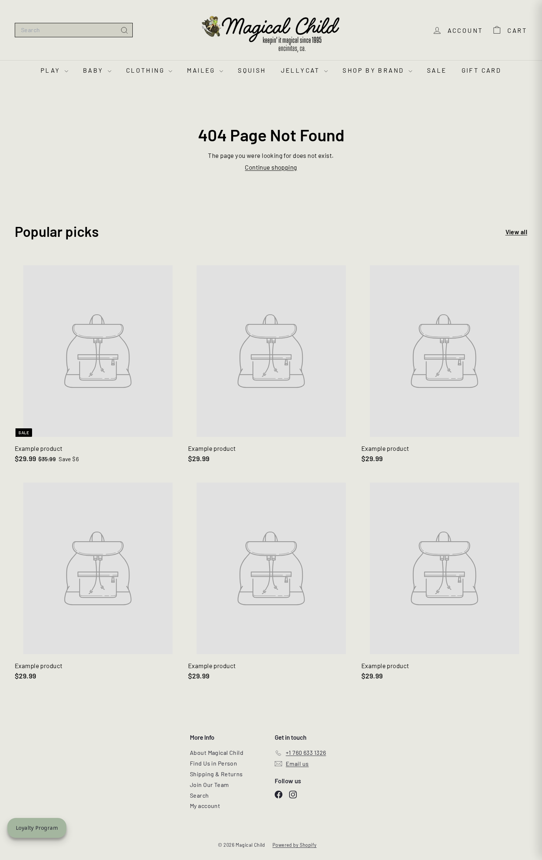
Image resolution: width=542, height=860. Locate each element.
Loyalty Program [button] (37, 827)
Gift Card (482, 70)
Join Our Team (209, 784)
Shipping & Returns (216, 773)
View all (516, 231)
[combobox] (74, 30)
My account (205, 805)
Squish (252, 70)
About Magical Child (216, 752)
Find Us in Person (213, 763)
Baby (94, 70)
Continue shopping (271, 167)
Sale (437, 70)
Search (199, 795)
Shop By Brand (375, 70)
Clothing (146, 70)
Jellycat (302, 70)
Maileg (202, 70)
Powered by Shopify (294, 845)
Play (52, 70)
